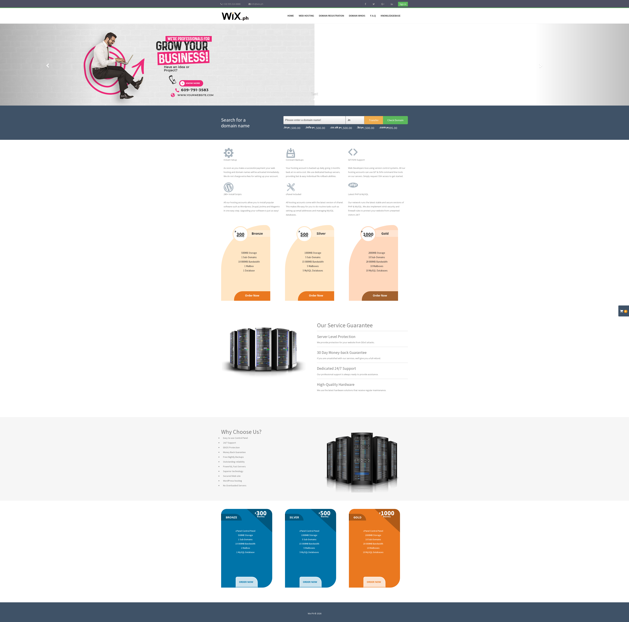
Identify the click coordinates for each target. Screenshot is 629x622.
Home (290, 16)
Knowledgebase (390, 16)
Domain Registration (331, 16)
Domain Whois (357, 16)
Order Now (252, 295)
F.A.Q (373, 16)
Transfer (374, 120)
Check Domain (395, 120)
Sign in (403, 4)
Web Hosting (306, 16)
